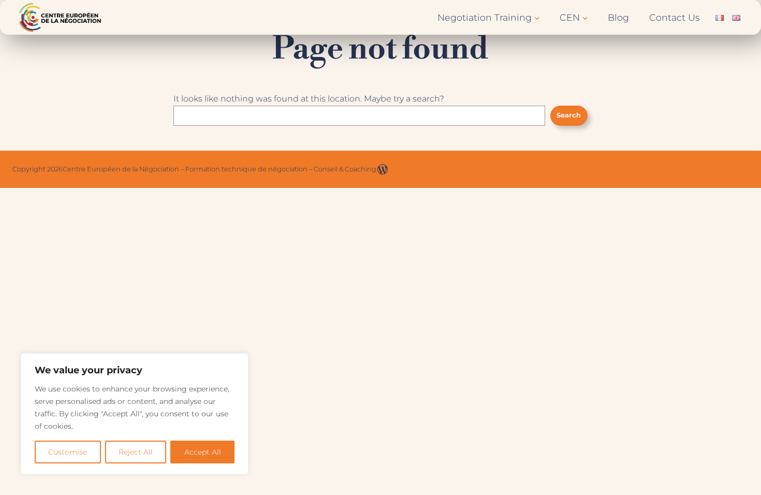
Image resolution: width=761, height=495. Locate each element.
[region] (134, 413)
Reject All (136, 452)
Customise (67, 452)
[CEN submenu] (585, 17)
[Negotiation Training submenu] (537, 17)
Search (569, 115)
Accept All (202, 452)
